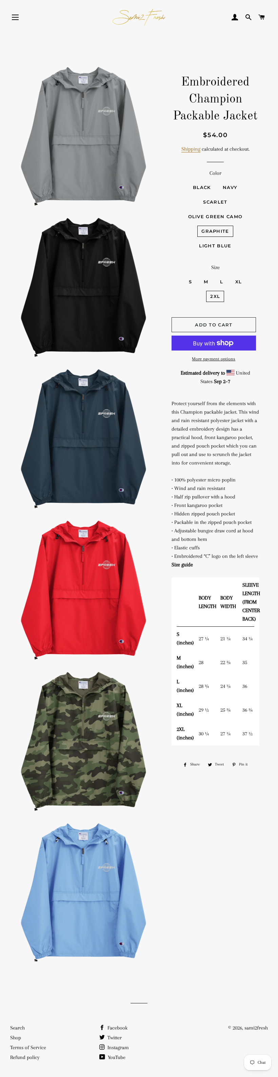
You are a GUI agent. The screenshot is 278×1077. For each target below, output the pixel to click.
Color (215, 173)
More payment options (213, 358)
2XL (215, 296)
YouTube (115, 1057)
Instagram (117, 1047)
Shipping (190, 149)
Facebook (116, 1028)
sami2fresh (256, 1028)
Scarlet (215, 202)
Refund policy (25, 1057)
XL (238, 281)
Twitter (114, 1038)
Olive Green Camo (215, 216)
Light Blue (215, 245)
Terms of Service (28, 1047)
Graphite (215, 231)
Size (215, 267)
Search (17, 1028)
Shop (15, 1038)
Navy (230, 187)
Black (202, 187)
